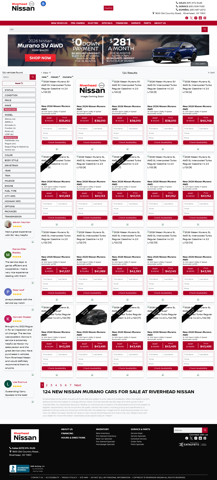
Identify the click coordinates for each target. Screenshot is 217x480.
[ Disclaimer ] (199, 64)
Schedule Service (139, 438)
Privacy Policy (70, 477)
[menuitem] (20, 109)
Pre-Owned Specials (105, 441)
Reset (18, 83)
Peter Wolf (18, 290)
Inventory (102, 429)
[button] (43, 3)
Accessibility (53, 477)
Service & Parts (140, 429)
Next (77, 385)
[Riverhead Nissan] (23, 6)
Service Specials (138, 436)
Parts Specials (137, 444)
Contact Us (37, 477)
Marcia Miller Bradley (19, 250)
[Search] (205, 29)
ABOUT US (67, 429)
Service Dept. (137, 433)
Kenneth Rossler (22, 317)
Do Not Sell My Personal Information (111, 477)
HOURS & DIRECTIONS (73, 437)
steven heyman (21, 222)
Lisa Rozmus (20, 382)
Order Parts (136, 441)
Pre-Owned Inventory (106, 436)
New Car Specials (104, 438)
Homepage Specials (105, 444)
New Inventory (103, 433)
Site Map (84, 477)
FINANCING (67, 433)
